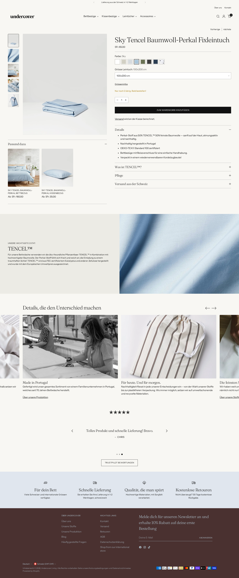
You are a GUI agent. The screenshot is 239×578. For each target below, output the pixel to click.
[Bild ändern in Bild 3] (13, 70)
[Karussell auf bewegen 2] (119, 454)
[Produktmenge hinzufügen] (125, 100)
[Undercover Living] (22, 16)
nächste (227, 29)
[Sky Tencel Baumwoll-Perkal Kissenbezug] (57, 168)
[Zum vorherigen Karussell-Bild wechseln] (207, 308)
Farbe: (120, 56)
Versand (119, 119)
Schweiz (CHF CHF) (45, 564)
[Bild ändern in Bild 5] (13, 100)
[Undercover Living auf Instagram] (145, 548)
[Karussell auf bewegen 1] (117, 454)
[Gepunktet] (162, 61)
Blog (63, 536)
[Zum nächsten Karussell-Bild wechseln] (214, 308)
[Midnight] (155, 61)
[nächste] (145, 2)
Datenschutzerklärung (112, 542)
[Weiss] (117, 61)
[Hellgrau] (130, 61)
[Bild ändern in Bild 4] (13, 85)
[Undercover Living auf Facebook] (140, 548)
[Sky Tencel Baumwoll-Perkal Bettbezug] (23, 168)
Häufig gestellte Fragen (73, 542)
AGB (102, 536)
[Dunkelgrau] (149, 61)
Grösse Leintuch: (131, 69)
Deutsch (26, 564)
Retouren (105, 531)
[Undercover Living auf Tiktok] (149, 548)
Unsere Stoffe (68, 526)
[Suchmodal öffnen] (218, 16)
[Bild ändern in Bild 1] (13, 40)
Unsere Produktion (71, 531)
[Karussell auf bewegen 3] (122, 454)
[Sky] (136, 61)
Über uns (66, 521)
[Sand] (123, 61)
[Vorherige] (94, 2)
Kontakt (104, 521)
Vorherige (215, 29)
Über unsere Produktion (35, 397)
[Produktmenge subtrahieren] (117, 100)
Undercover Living (49, 568)
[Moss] (143, 61)
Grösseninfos (121, 84)
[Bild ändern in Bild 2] (13, 55)
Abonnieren (205, 538)
